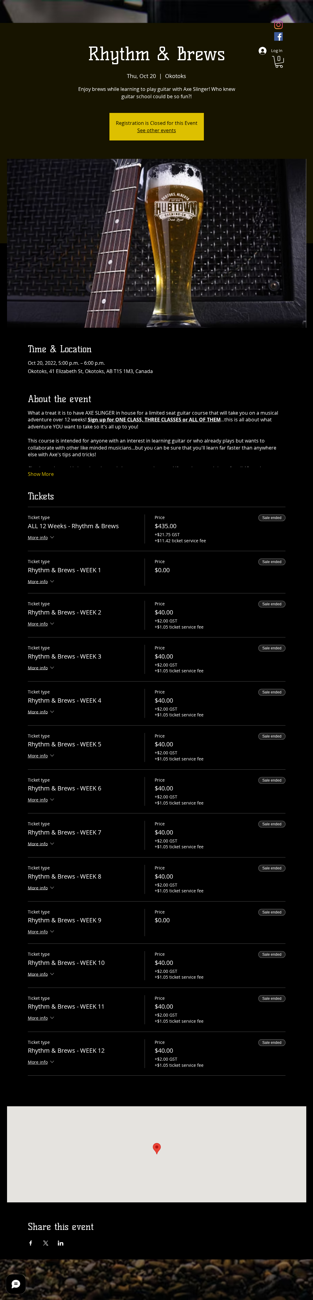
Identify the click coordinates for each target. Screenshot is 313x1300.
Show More (41, 474)
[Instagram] (278, 25)
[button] (279, 62)
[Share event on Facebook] (31, 1243)
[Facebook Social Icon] (278, 36)
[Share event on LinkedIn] (61, 1243)
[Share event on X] (46, 1243)
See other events (156, 130)
